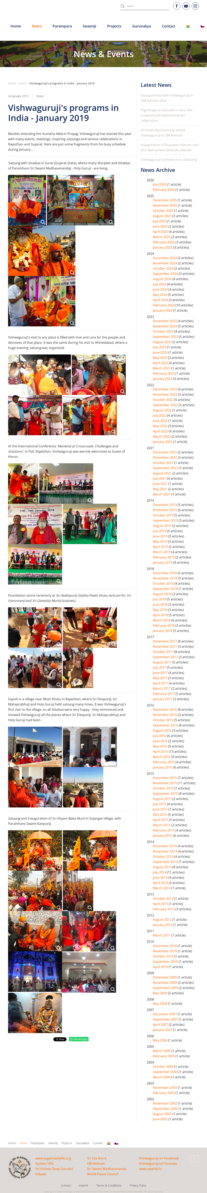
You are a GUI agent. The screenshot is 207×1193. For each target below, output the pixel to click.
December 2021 (165, 452)
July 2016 (160, 736)
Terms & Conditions (108, 1185)
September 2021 (166, 468)
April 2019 (161, 546)
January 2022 (163, 441)
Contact (98, 1143)
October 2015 (163, 788)
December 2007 (165, 1014)
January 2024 (163, 310)
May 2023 (160, 357)
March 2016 (162, 757)
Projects (114, 26)
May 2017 (160, 678)
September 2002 (166, 1108)
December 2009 (165, 977)
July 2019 (160, 531)
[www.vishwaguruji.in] (188, 26)
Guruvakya (141, 26)
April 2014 (161, 883)
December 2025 (165, 200)
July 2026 (160, 184)
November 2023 (165, 326)
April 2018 (161, 615)
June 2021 (160, 483)
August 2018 (162, 594)
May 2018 (160, 610)
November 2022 (165, 394)
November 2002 (165, 1103)
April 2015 (161, 820)
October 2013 (163, 898)
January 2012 (163, 925)
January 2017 (163, 699)
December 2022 (165, 389)
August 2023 (162, 342)
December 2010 (165, 946)
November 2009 (165, 982)
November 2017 (165, 646)
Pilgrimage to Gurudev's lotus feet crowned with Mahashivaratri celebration (167, 115)
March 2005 (162, 1051)
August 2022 (162, 410)
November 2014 (165, 851)
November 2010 (165, 951)
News (40, 96)
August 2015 (162, 799)
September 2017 (166, 657)
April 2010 (161, 967)
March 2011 (162, 935)
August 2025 (162, 216)
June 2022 (160, 420)
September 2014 (166, 862)
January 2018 (163, 631)
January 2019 (163, 562)
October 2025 (163, 210)
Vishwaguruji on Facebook (159, 1158)
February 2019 (164, 557)
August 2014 (162, 867)
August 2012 (162, 919)
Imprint (83, 1185)
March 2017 (162, 688)
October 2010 (163, 956)
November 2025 (165, 205)
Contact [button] (168, 26)
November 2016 (165, 715)
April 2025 (161, 231)
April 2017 (161, 683)
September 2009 (166, 988)
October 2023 (163, 331)
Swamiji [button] (89, 26)
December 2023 (165, 321)
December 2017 (165, 641)
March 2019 (162, 552)
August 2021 (162, 473)
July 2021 (160, 478)
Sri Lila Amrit (96, 1158)
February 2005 (164, 1056)
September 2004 (166, 1072)
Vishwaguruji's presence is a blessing (169, 159)
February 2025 (164, 242)
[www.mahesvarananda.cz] (202, 26)
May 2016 (160, 746)
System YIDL (44, 1163)
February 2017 (164, 694)
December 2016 (165, 709)
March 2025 (162, 237)
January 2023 (163, 378)
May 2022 (160, 426)
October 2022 (163, 399)
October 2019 (163, 515)
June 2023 (160, 352)
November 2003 (165, 1087)
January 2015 (163, 835)
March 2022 (162, 436)
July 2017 (160, 667)
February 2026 (164, 189)
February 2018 (164, 625)
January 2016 (163, 767)
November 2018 (165, 578)
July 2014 (160, 872)
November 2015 (165, 783)
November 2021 (165, 457)
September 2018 (166, 589)
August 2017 (162, 662)
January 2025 (163, 247)
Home (16, 26)
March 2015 (162, 825)
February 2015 (164, 830)
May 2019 (160, 541)
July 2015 (160, 804)
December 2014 (165, 846)
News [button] (37, 26)
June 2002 (160, 1119)
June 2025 (160, 226)
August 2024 (162, 279)
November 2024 (165, 263)
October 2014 (163, 856)
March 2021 (162, 494)
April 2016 (161, 751)
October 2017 (163, 652)
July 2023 (160, 347)
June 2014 (160, 877)
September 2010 (166, 961)
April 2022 (161, 431)
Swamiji (53, 1143)
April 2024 (161, 300)
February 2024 (164, 305)
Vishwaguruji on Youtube (158, 1163)
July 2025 (160, 221)
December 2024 (165, 258)
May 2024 (160, 294)
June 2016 (160, 741)
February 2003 (164, 1093)
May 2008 (160, 1003)
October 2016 (163, 720)
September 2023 (166, 336)
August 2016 (162, 730)
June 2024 (160, 289)
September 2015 (166, 793)
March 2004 (162, 1077)
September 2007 (166, 1019)
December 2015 (165, 778)
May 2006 (160, 1040)
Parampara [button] (62, 26)
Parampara (37, 1143)
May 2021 (160, 489)
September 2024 (166, 273)
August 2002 (162, 1114)
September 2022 (166, 405)
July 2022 (160, 415)
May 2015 (160, 814)
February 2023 (164, 373)
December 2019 (165, 504)
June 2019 (160, 536)
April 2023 (161, 363)
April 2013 (161, 904)
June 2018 (160, 604)
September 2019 (166, 520)
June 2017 (160, 673)
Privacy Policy (138, 1185)
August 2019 (162, 525)
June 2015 (160, 809)
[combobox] (144, 6)
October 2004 (163, 1066)
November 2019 (165, 510)
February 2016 (164, 762)
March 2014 (162, 888)
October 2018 (163, 583)
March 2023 (162, 368)
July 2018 (160, 599)
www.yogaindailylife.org (53, 1158)
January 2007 (163, 1030)
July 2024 (160, 284)
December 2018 (165, 573)
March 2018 (162, 620)
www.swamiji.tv (150, 1169)
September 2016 (166, 725)
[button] (195, 1159)
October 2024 (163, 268)
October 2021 (163, 462)
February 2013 (164, 909)
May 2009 (160, 993)
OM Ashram (96, 1163)
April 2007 (161, 1024)
